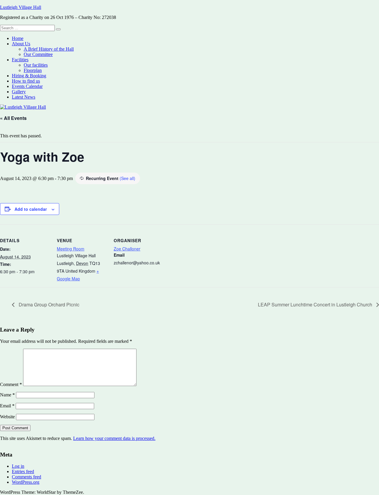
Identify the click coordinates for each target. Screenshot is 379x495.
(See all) (127, 178)
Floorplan (33, 70)
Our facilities (36, 65)
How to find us (26, 80)
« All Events (13, 118)
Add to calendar (31, 209)
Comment (11, 384)
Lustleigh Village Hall (20, 7)
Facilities (20, 59)
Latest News (23, 96)
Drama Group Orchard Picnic (48, 304)
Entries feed (23, 471)
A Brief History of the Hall (49, 49)
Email (7, 405)
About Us (21, 43)
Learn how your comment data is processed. (114, 438)
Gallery (19, 91)
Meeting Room (70, 249)
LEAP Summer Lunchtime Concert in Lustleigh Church (315, 304)
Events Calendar (27, 86)
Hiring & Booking (29, 75)
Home (17, 38)
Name (7, 394)
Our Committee (38, 54)
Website (7, 416)
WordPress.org (25, 482)
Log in (18, 466)
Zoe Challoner (127, 249)
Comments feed (26, 476)
